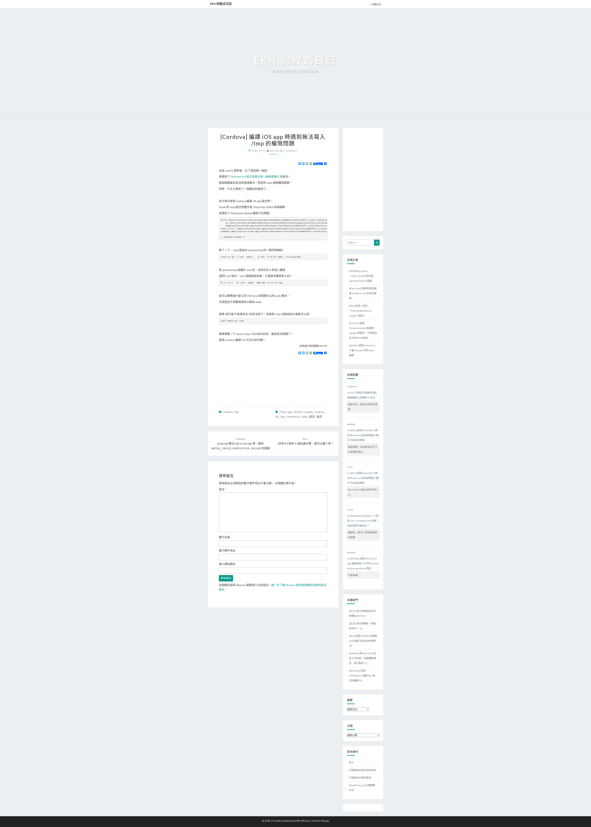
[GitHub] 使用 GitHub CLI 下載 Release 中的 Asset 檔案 (362, 350)
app (289, 412)
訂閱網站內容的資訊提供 (362, 770)
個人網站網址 (227, 564)
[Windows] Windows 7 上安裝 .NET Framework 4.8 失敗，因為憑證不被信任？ (363, 520)
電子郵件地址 (227, 550)
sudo (305, 416)
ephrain (274, 150)
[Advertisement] (245, 379)
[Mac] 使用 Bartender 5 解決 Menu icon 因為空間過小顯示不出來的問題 (362, 435)
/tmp (282, 412)
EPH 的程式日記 (221, 4)
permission (293, 416)
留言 (222, 489)
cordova (319, 412)
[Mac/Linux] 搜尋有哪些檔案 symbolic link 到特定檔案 (363, 293)
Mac (236, 412)
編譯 (319, 416)
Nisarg (325, 820)
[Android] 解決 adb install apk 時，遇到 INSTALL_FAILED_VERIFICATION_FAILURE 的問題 (240, 444)
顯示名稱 (224, 537)
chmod (297, 412)
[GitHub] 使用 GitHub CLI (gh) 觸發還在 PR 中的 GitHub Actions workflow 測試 (363, 563)
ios (277, 416)
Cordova (228, 412)
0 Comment (290, 150)
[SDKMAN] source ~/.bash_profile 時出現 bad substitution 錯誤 (361, 275)
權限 (312, 416)
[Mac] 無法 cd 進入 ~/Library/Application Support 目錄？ (360, 310)
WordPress (303, 820)
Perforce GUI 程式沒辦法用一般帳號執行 (255, 176)
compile (308, 412)
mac (283, 416)
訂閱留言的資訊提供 (360, 777)
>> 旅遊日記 (375, 4)
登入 (351, 762)
